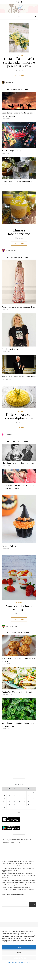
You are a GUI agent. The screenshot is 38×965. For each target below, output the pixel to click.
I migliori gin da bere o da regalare (17, 181)
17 (4, 802)
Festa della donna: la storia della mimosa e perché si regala (19, 62)
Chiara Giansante (11, 626)
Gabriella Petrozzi (12, 250)
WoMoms (9, 434)
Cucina (19, 603)
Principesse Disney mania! (13, 349)
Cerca (33, 904)
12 (14, 798)
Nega (19, 952)
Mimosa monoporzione (19, 232)
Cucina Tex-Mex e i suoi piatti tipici (17, 692)
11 (9, 798)
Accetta (19, 947)
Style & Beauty (19, 55)
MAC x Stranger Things (12, 150)
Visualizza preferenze (19, 958)
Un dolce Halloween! (11, 546)
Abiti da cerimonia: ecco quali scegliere (18, 307)
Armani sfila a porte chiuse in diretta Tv (19, 377)
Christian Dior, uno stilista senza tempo (18, 463)
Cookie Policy (10, 962)
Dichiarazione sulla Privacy (22, 962)
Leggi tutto (19, 76)
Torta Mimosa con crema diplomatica (19, 416)
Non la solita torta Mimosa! (19, 608)
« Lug (18, 812)
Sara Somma (10, 82)
